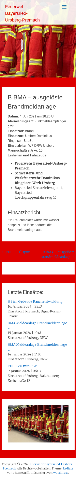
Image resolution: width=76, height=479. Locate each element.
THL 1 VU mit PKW (22, 366)
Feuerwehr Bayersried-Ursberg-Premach (22, 13)
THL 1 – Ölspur (16, 252)
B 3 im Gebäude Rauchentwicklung (35, 301)
